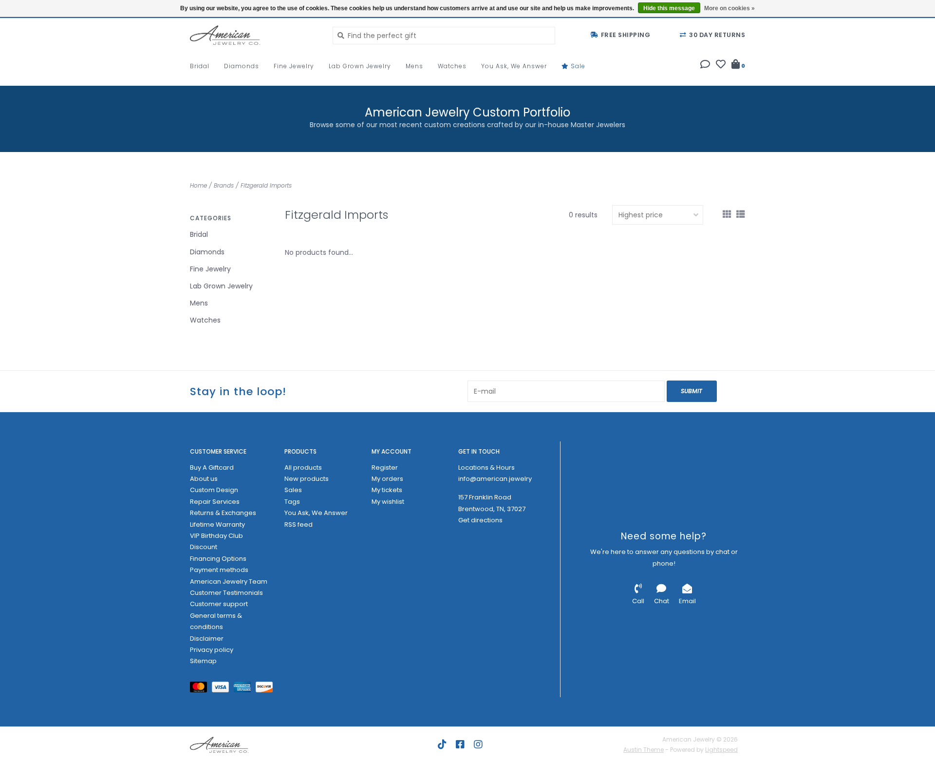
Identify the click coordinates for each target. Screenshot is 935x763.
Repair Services (215, 501)
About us (204, 478)
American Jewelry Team (228, 581)
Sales (293, 490)
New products (306, 478)
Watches (452, 66)
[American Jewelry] (254, 35)
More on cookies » (729, 8)
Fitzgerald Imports (266, 185)
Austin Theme (643, 749)
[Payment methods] (201, 688)
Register (385, 467)
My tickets (387, 490)
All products (303, 467)
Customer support (219, 604)
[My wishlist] (721, 65)
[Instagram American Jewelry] (478, 744)
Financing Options (218, 558)
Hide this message (669, 8)
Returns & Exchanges (223, 512)
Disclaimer (207, 638)
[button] (705, 65)
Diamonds (241, 66)
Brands (224, 185)
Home (198, 185)
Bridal (199, 66)
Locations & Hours (486, 467)
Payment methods (219, 569)
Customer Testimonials (226, 592)
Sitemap (203, 661)
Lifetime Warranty (217, 524)
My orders (387, 478)
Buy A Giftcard (212, 467)
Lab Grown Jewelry (360, 66)
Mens (414, 66)
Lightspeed (721, 749)
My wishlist (388, 501)
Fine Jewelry (294, 66)
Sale (577, 66)
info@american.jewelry (495, 478)
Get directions (480, 520)
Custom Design (214, 490)
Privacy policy (211, 649)
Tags (292, 501)
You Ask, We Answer (514, 66)
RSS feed (298, 524)
